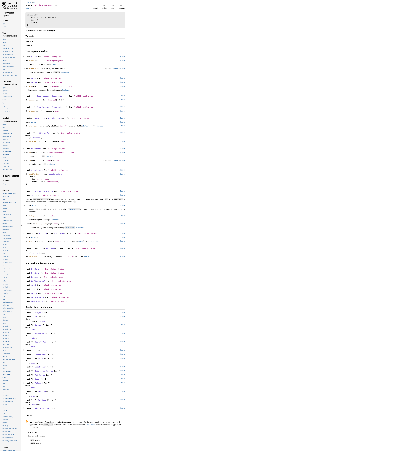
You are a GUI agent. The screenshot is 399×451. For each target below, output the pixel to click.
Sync (33, 289)
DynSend (35, 269)
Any (36, 316)
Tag (33, 195)
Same (37, 379)
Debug (34, 82)
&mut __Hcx (42, 179)
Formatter (53, 86)
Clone (34, 57)
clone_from (34, 69)
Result (71, 86)
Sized (42, 321)
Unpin (34, 293)
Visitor (43, 233)
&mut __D (52, 100)
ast (34, 3)
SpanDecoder (43, 96)
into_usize (34, 216)
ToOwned (39, 383)
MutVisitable (55, 118)
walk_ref (33, 257)
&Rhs (49, 160)
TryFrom (42, 391)
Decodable (57, 96)
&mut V (63, 126)
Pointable (40, 375)
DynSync (35, 273)
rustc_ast (12, 3)
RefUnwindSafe (38, 281)
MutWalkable (43, 133)
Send (33, 285)
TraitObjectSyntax (52, 57)
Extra (33, 122)
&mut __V (65, 141)
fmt (30, 86)
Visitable (59, 233)
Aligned (39, 312)
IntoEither (40, 367)
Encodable (57, 107)
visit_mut (33, 126)
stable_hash (35, 174)
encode (32, 111)
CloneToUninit (42, 342)
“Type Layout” (90, 424)
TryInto (42, 400)
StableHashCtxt (56, 174)
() (40, 122)
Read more (57, 64)
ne (30, 160)
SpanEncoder (43, 107)
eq (30, 152)
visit (31, 241)
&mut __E (59, 111)
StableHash (37, 170)
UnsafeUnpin (37, 297)
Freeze (34, 277)
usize (52, 216)
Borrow (38, 325)
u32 (40, 205)
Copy (33, 78)
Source (28, 8)
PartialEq (36, 148)
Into (40, 358)
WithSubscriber (43, 408)
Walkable (50, 248)
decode (32, 100)
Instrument (40, 354)
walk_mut (33, 141)
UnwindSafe (37, 301)
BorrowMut (40, 333)
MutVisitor (40, 118)
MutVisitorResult (44, 371)
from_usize (41, 224)
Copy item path (56, 5)
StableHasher (52, 181)
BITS (34, 205)
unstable (115, 69)
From (37, 350)
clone (31, 61)
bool (73, 152)
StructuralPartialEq (42, 191)
